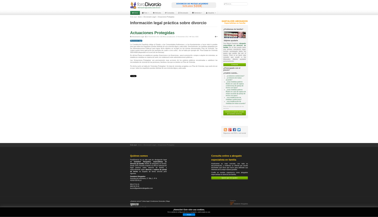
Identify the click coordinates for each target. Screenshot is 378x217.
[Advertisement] (189, 166)
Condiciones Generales (158, 201)
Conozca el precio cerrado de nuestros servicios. (234, 113)
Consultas (170, 13)
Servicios (197, 13)
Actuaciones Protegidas (152, 33)
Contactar (234, 64)
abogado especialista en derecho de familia (234, 45)
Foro (146, 13)
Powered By (239, 202)
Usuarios (211, 13)
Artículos (158, 13)
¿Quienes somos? (136, 201)
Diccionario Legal (150, 17)
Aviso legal (146, 201)
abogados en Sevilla (159, 163)
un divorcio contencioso (235, 76)
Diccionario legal (136, 40)
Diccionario (184, 13)
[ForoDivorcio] (146, 5)
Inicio (136, 13)
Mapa (168, 201)
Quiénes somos (139, 155)
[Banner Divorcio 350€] (194, 5)
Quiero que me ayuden (230, 178)
